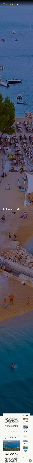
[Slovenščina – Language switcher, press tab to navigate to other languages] (30, 3)
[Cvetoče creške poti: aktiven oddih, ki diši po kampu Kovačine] (25, 426)
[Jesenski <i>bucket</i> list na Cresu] (25, 441)
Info (17, 4)
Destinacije (15, 4)
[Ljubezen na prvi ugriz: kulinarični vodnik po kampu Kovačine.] (25, 419)
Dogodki (11, 4)
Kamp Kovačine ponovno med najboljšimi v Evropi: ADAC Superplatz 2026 (25, 435)
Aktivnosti (7, 4)
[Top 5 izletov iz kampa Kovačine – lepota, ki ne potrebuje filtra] (25, 447)
